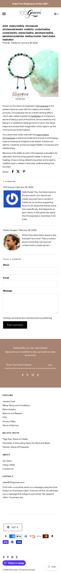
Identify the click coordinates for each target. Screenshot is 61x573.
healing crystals (33, 36)
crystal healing (42, 29)
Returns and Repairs (12, 413)
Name (6, 265)
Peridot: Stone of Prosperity (16, 447)
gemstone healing (44, 32)
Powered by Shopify (27, 570)
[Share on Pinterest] (24, 172)
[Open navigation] (9, 14)
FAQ (5, 417)
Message (7, 290)
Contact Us (8, 468)
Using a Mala (9, 465)
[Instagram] (33, 375)
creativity (29, 29)
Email (6, 277)
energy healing (26, 32)
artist (5, 25)
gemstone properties (13, 36)
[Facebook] (22, 375)
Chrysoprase (42, 106)
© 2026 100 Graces (10, 570)
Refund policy (9, 409)
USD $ (14, 527)
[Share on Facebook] (12, 172)
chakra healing (16, 25)
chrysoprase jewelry (13, 29)
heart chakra (48, 36)
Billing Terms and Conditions (16, 405)
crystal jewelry (10, 32)
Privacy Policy (9, 421)
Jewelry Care (9, 401)
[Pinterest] (27, 375)
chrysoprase (31, 25)
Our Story (7, 461)
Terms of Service (11, 425)
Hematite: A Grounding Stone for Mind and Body (26, 443)
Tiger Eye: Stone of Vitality (15, 439)
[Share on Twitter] (18, 172)
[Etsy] (38, 375)
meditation (35, 116)
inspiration (8, 39)
